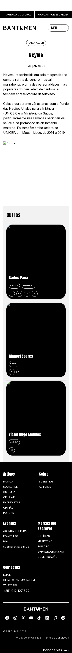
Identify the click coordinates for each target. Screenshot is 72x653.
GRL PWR (9, 497)
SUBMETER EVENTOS (16, 546)
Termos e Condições (56, 637)
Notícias (44, 536)
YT (19, 372)
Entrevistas (11, 502)
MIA (5, 541)
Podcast (9, 512)
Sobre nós (46, 481)
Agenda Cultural (15, 530)
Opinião (8, 507)
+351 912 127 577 (16, 591)
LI (12, 293)
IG (27, 293)
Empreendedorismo (51, 551)
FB (19, 293)
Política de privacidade (28, 637)
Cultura (9, 492)
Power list (11, 536)
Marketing (45, 541)
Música (8, 481)
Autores (45, 486)
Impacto (43, 546)
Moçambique (36, 66)
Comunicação (47, 556)
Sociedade (10, 486)
